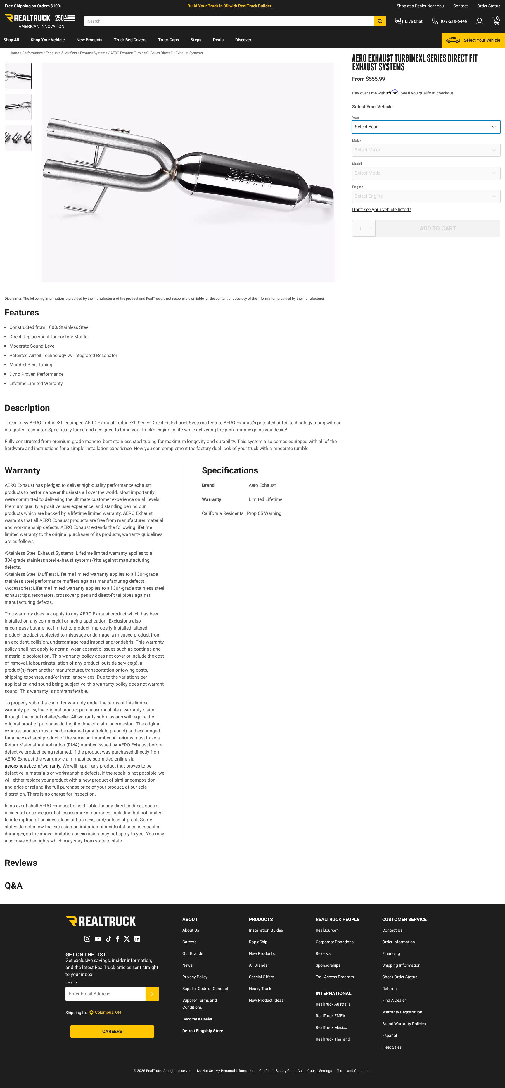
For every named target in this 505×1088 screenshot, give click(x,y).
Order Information (398, 941)
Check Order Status (399, 977)
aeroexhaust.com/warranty (32, 766)
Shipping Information (401, 965)
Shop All (11, 39)
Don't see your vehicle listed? (381, 209)
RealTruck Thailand (333, 1039)
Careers (189, 941)
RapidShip (258, 941)
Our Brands (192, 953)
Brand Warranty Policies (404, 1023)
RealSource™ (327, 930)
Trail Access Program (335, 977)
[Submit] (152, 994)
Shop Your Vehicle (48, 39)
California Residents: (241, 513)
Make (356, 141)
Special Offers (261, 977)
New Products (89, 39)
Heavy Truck (260, 988)
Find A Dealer (394, 1000)
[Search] (380, 21)
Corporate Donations (335, 941)
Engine (357, 187)
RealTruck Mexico (331, 1027)
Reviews (323, 953)
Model (357, 164)
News (187, 965)
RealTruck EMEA (330, 1015)
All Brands (258, 965)
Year (355, 117)
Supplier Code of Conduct (205, 988)
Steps (196, 39)
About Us (190, 930)
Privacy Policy (194, 977)
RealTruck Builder (254, 6)
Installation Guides (266, 930)
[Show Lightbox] (188, 172)
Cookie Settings (319, 1071)
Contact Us (392, 930)
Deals (218, 39)
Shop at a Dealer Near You (420, 6)
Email (71, 983)
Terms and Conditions (354, 1071)
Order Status (488, 6)
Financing (391, 953)
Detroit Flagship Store (202, 1030)
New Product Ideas (266, 1000)
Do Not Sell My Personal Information (226, 1071)
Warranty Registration (402, 1012)
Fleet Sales (392, 1047)
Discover (243, 39)
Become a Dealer (197, 1019)
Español (389, 1035)
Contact (460, 6)
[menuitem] (11, 40)
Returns (389, 988)
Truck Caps (168, 39)
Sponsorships (328, 965)
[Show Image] (18, 76)
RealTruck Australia (333, 1004)
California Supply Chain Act (281, 1071)
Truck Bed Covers (130, 39)
